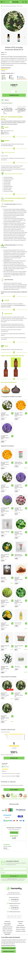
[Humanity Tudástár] (14, 795)
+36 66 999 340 (15, 899)
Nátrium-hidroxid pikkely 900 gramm (19, 555)
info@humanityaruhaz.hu (14, 911)
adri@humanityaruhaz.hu (14, 903)
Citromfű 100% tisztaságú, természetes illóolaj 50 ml (18, 602)
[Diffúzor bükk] (6, 388)
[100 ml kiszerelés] (6, 371)
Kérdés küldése (14, 789)
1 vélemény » (3, 70)
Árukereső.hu (7, 817)
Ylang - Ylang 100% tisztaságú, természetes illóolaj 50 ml (5, 556)
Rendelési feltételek (7, 928)
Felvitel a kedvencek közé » (6, 103)
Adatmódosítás (20, 925)
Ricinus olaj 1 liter (18, 622)
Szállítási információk (7, 927)
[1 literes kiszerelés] (16, 371)
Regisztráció (20, 921)
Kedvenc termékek (20, 929)
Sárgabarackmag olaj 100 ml (5, 646)
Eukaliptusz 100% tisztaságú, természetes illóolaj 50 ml (5, 668)
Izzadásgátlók (7, 260)
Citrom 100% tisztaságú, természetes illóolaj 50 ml (5, 624)
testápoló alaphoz (15, 274)
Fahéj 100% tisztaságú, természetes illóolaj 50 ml (18, 579)
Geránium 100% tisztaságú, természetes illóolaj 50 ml (18, 509)
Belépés (20, 923)
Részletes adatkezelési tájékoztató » (8, 945)
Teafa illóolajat (9, 270)
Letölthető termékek (20, 931)
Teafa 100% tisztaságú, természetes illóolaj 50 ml (5, 414)
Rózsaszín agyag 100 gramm (19, 646)
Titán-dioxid (17, 666)
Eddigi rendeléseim (20, 927)
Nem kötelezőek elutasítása (8, 948)
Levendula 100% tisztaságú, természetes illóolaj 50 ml (5, 437)
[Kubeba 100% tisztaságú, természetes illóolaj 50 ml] (8, 38)
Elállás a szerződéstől (7, 930)
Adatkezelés (7, 921)
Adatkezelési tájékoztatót (12, 878)
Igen (18, 776)
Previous (2, 848)
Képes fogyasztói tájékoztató (7, 933)
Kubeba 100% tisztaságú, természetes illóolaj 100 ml (5, 717)
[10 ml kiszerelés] (6, 362)
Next (24, 848)
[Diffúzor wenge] (16, 388)
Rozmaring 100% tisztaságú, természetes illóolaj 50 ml (5, 602)
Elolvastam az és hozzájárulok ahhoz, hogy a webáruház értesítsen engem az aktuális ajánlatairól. (13, 879)
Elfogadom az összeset (8, 951)
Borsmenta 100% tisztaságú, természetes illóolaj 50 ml (18, 533)
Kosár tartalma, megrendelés (7, 924)
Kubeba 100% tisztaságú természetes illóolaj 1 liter (19, 694)
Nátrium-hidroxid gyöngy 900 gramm (19, 463)
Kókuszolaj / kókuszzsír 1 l (3, 578)
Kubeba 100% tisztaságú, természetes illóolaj (5, 694)
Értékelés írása (14, 758)
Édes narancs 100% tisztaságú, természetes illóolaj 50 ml (19, 414)
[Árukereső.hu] (7, 816)
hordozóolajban (15, 256)
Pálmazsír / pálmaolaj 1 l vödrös (5, 532)
